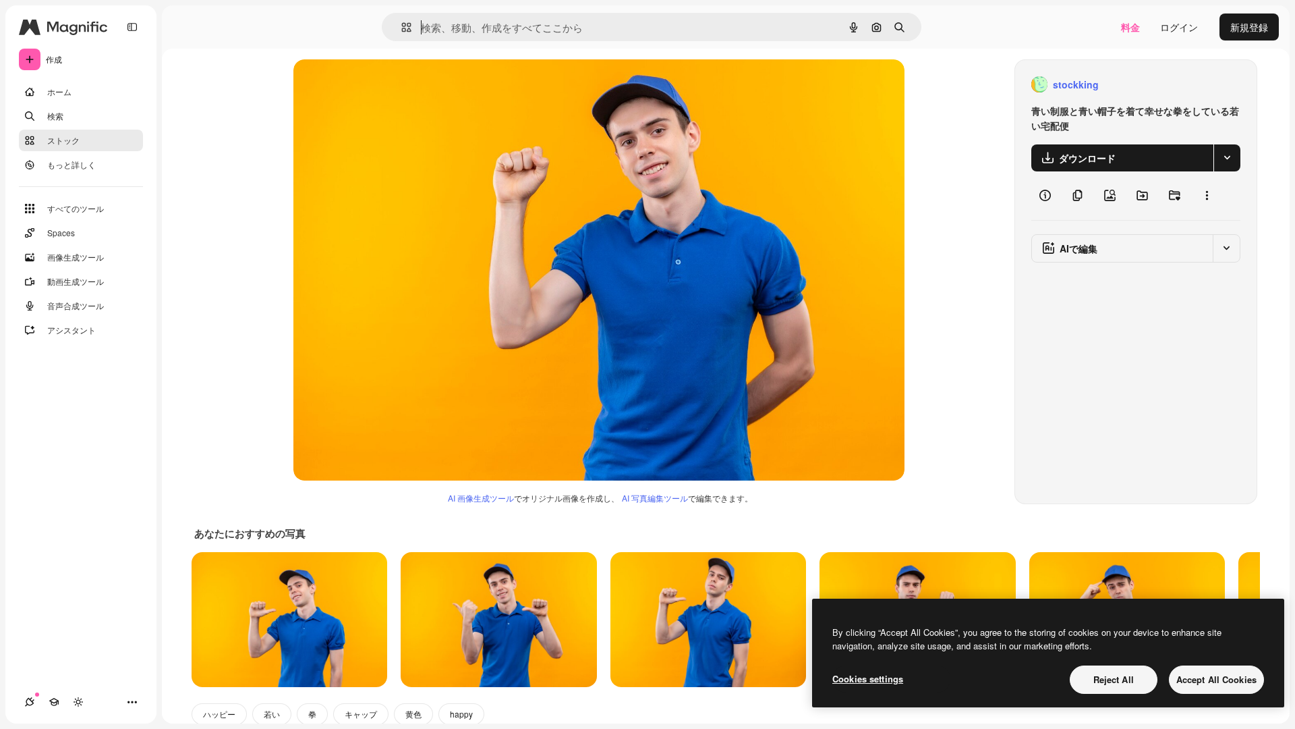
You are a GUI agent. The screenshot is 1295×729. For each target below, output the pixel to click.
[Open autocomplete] (401, 27)
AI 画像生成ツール (481, 498)
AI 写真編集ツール (655, 498)
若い (272, 714)
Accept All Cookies (1216, 679)
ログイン (1179, 27)
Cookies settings (867, 678)
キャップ (361, 714)
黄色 (413, 714)
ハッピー (219, 714)
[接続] (29, 702)
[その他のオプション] (1206, 195)
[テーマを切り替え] (78, 702)
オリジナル (386, 85)
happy (461, 714)
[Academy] (54, 702)
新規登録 (1249, 27)
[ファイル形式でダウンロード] (1226, 157)
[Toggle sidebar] (132, 27)
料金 (1130, 27)
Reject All (1113, 679)
